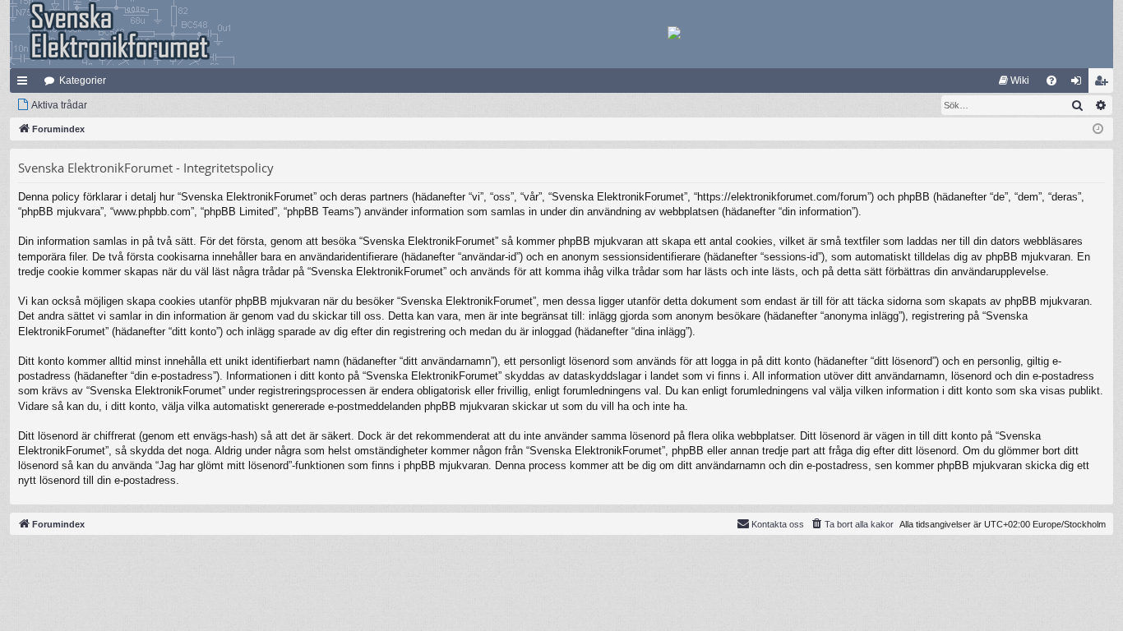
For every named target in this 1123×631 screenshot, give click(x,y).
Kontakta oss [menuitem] (777, 524)
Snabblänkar (25, 84)
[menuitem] (1014, 80)
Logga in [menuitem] (1079, 84)
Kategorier (82, 80)
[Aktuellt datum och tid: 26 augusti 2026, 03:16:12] (1098, 129)
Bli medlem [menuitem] (1104, 84)
